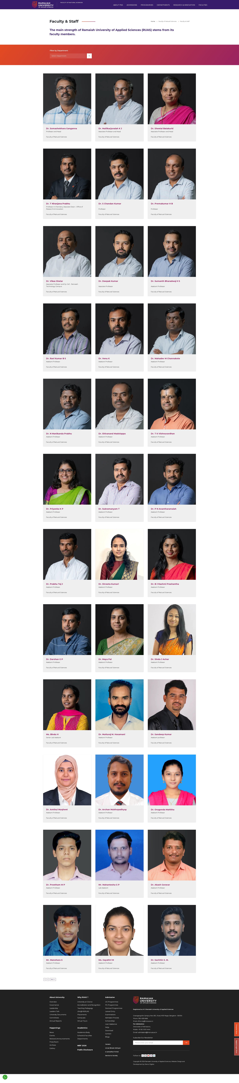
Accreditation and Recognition (88, 1005)
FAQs (107, 1027)
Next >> (53, 979)
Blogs (107, 1037)
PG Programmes (111, 1005)
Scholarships (110, 1021)
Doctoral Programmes (113, 1008)
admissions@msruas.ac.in (147, 1032)
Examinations (110, 1015)
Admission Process (112, 1018)
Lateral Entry (110, 1011)
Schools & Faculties (84, 1035)
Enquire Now (237, 1029)
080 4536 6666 (143, 1018)
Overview (53, 1002)
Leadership (54, 1008)
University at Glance (84, 1002)
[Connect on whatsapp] (5, 1077)
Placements (82, 1015)
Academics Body (83, 1032)
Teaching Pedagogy (85, 1008)
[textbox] (68, 55)
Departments (82, 1039)
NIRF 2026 (81, 1046)
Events (52, 1035)
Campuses (81, 1018)
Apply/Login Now (237, 1046)
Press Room (54, 1042)
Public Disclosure (85, 1050)
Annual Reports (56, 1021)
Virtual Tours (82, 1021)
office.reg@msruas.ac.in (145, 1021)
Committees (54, 1018)
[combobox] (71, 55)
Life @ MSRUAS (83, 1011)
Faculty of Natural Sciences (71, 2)
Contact (108, 1034)
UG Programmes (111, 1002)
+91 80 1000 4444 (144, 1029)
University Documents (58, 1015)
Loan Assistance (111, 1024)
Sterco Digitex (149, 1064)
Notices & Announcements (60, 1039)
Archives (53, 1045)
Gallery (52, 1048)
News (52, 1032)
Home (153, 21)
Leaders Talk (54, 1011)
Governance (54, 1005)
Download (109, 1030)
